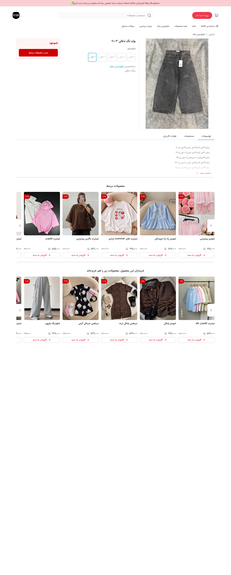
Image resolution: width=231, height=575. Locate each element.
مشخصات (189, 136)
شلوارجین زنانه (199, 34)
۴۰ (121, 57)
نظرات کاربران (169, 136)
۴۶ (92, 57)
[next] (20, 225)
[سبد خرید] (216, 15)
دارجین (212, 34)
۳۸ (131, 57)
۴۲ (112, 57)
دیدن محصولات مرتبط (38, 52)
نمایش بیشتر (205, 173)
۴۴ (102, 57)
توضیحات (206, 136)
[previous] (211, 225)
